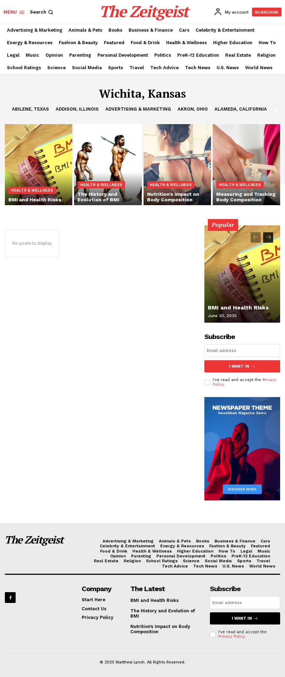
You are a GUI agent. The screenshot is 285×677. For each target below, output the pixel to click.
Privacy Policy (231, 636)
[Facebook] (10, 597)
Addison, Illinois (77, 109)
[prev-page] (256, 237)
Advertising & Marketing (138, 109)
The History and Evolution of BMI (162, 613)
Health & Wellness (32, 190)
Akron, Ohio (193, 109)
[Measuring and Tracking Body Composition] (246, 164)
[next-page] (268, 237)
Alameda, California (240, 109)
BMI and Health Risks (238, 307)
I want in (239, 366)
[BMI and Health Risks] (38, 164)
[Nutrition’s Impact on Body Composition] (177, 164)
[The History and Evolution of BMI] (107, 164)
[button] (42, 12)
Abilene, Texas (30, 109)
